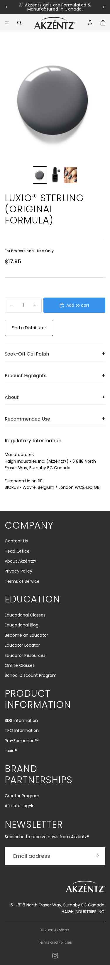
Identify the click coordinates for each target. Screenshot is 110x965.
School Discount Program (31, 675)
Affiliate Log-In (20, 806)
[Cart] (103, 22)
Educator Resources (25, 655)
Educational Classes (25, 615)
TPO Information (22, 730)
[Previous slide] (6, 7)
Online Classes (20, 665)
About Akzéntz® (20, 561)
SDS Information (21, 720)
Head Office (17, 551)
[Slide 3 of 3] (70, 175)
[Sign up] (96, 856)
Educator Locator (22, 645)
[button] (55, 354)
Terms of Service (22, 581)
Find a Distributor (29, 328)
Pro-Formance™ (22, 741)
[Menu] (6, 23)
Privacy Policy (18, 571)
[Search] (19, 22)
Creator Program (22, 796)
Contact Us (16, 541)
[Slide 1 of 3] (39, 175)
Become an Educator (26, 635)
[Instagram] (55, 955)
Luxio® (11, 751)
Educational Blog (21, 625)
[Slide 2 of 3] (55, 175)
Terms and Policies (55, 942)
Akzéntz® (62, 930)
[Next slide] (103, 7)
